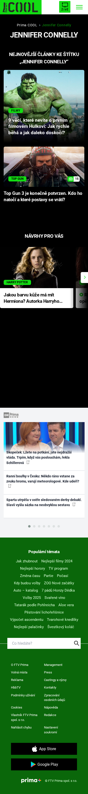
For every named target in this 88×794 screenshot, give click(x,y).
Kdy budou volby (27, 583)
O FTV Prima (19, 665)
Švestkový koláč (60, 627)
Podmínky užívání (23, 695)
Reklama (17, 680)
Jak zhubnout (27, 561)
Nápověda (51, 707)
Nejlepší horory (32, 568)
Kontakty (50, 687)
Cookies (16, 707)
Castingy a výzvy (55, 680)
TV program (58, 568)
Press (48, 672)
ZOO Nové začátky (59, 583)
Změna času (30, 576)
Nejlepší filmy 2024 (56, 561)
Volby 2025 (32, 598)
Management (53, 665)
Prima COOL (27, 25)
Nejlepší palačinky (29, 627)
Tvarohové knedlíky (62, 619)
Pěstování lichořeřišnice (44, 612)
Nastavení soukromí (51, 730)
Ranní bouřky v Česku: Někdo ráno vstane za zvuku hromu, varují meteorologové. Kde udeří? (42, 478)
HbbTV (16, 687)
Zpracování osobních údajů (54, 697)
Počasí (62, 576)
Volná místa (19, 672)
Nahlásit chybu (21, 727)
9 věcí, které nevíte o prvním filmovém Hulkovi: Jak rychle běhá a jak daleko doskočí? (38, 127)
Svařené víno (54, 598)
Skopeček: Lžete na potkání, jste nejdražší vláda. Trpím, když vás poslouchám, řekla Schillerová (39, 457)
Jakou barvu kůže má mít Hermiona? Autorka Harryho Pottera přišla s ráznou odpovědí (31, 298)
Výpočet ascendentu (26, 619)
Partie (48, 576)
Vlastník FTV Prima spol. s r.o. (24, 717)
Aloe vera (66, 605)
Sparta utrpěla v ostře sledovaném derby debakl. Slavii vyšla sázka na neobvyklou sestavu (44, 502)
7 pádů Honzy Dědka (58, 590)
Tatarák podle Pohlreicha (34, 605)
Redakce (50, 715)
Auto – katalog (25, 590)
